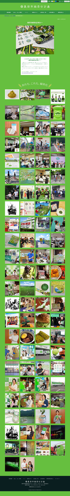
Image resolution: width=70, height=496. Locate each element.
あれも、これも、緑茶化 (17, 12)
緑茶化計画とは (60, 12)
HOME (6, 15)
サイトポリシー (57, 478)
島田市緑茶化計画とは (50, 478)
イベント (26, 12)
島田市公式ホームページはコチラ (35, 486)
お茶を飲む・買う (43, 12)
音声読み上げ (45, 1)
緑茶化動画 (9, 12)
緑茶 (60, 1)
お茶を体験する (52, 12)
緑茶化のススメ (35, 12)
